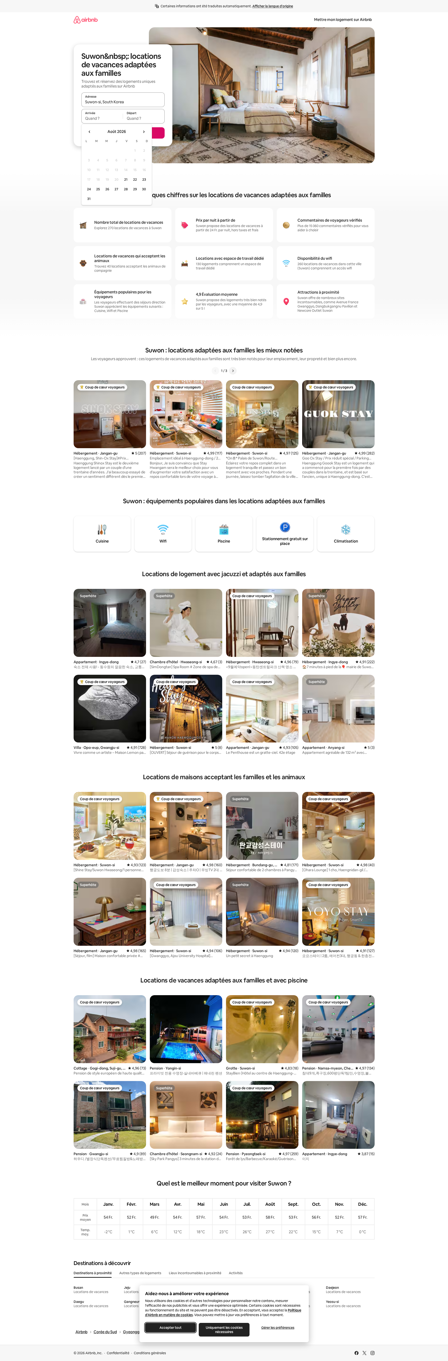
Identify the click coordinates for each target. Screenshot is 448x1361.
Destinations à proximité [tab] (93, 1273)
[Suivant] (233, 371)
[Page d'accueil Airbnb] (86, 19)
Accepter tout (170, 1327)
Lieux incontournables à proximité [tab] (195, 1273)
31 (89, 199)
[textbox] (102, 118)
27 (116, 189)
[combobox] (123, 102)
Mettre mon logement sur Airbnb (343, 19)
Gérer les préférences (277, 1327)
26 (107, 189)
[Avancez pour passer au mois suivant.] (143, 131)
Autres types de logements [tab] (140, 1273)
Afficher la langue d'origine (272, 6)
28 (126, 189)
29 (135, 189)
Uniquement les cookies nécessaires (224, 1329)
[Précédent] (215, 371)
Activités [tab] (236, 1273)
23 (144, 179)
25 (98, 189)
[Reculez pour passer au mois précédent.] (89, 131)
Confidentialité (118, 1353)
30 (144, 189)
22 (135, 179)
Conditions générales (150, 1353)
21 (125, 179)
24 (89, 189)
